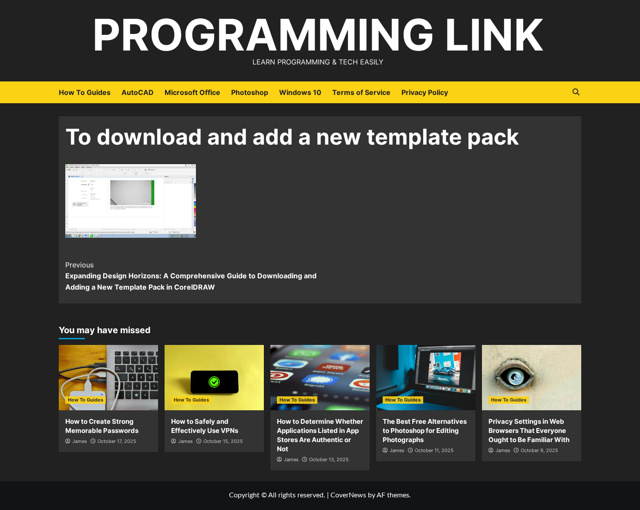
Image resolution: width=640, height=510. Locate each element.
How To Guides (85, 92)
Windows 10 (300, 92)
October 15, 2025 (223, 441)
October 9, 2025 (539, 450)
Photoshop (249, 92)
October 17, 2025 (117, 441)
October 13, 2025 (329, 459)
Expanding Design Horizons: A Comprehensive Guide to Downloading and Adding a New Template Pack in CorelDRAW (191, 275)
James (79, 441)
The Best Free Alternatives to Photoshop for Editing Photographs (425, 430)
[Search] (575, 92)
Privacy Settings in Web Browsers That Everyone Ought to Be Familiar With (528, 430)
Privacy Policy (424, 92)
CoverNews (348, 495)
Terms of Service (361, 92)
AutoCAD (137, 92)
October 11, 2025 (434, 450)
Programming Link (318, 34)
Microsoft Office (192, 92)
